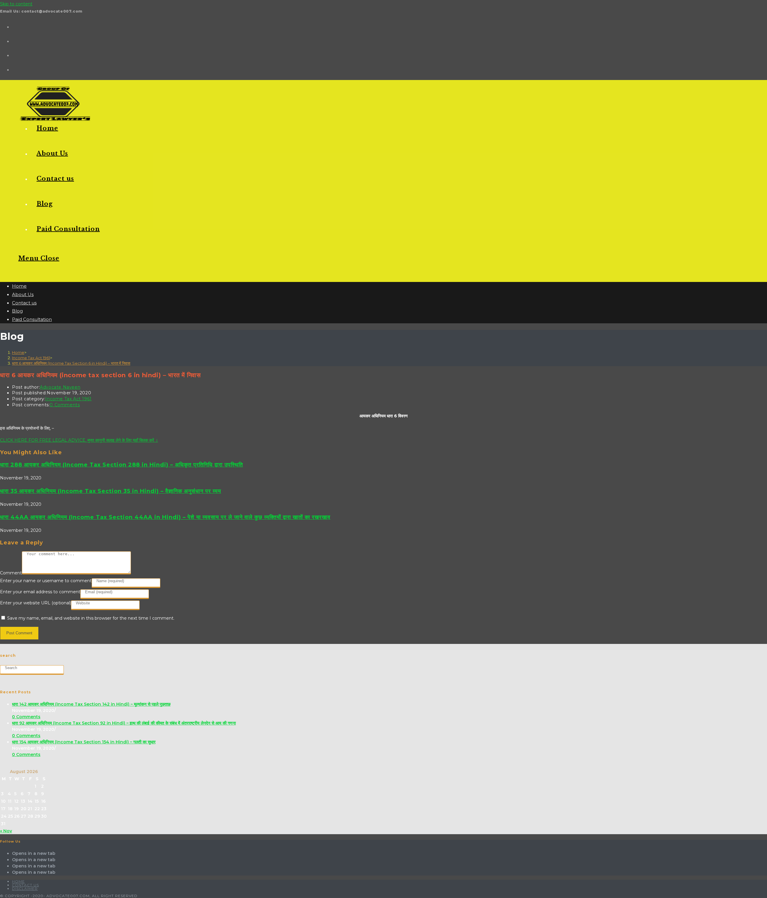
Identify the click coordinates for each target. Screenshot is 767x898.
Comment (11, 573)
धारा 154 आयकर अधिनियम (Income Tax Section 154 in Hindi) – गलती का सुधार (83, 742)
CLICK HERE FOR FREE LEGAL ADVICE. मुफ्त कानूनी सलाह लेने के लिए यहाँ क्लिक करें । (79, 440)
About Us (23, 294)
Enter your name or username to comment (46, 580)
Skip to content (16, 4)
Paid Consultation (32, 319)
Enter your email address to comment (40, 591)
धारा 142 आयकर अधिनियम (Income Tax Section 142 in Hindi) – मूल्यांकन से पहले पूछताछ (91, 704)
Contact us (24, 303)
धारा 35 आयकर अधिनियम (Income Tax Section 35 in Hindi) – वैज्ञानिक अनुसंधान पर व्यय (110, 491)
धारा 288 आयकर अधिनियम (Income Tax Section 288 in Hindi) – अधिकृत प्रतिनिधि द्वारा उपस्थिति (121, 464)
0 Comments (65, 405)
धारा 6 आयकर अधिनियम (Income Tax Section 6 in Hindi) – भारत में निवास (71, 363)
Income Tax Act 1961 (68, 399)
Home (19, 286)
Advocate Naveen (60, 387)
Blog (17, 311)
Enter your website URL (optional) (35, 603)
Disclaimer (25, 888)
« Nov (6, 831)
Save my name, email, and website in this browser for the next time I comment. (90, 618)
